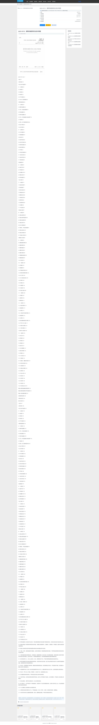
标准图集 (31, 1)
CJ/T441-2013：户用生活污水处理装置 (59, 717)
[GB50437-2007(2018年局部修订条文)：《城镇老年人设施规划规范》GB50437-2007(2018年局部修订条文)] (47, 711)
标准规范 (35, 1)
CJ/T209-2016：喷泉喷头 (34, 716)
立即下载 (42, 25)
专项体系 (53, 1)
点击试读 (54, 25)
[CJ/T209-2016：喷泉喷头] (35, 711)
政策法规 (40, 1)
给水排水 (44, 1)
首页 (27, 1)
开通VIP (48, 25)
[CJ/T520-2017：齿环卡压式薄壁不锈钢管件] (23, 711)
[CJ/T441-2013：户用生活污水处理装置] (59, 711)
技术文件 (49, 1)
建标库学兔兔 (65, 10)
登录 (80, 1)
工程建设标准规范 (26, 4)
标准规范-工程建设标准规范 (24, 701)
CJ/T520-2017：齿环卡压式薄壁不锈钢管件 (22, 717)
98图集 (49, 723)
